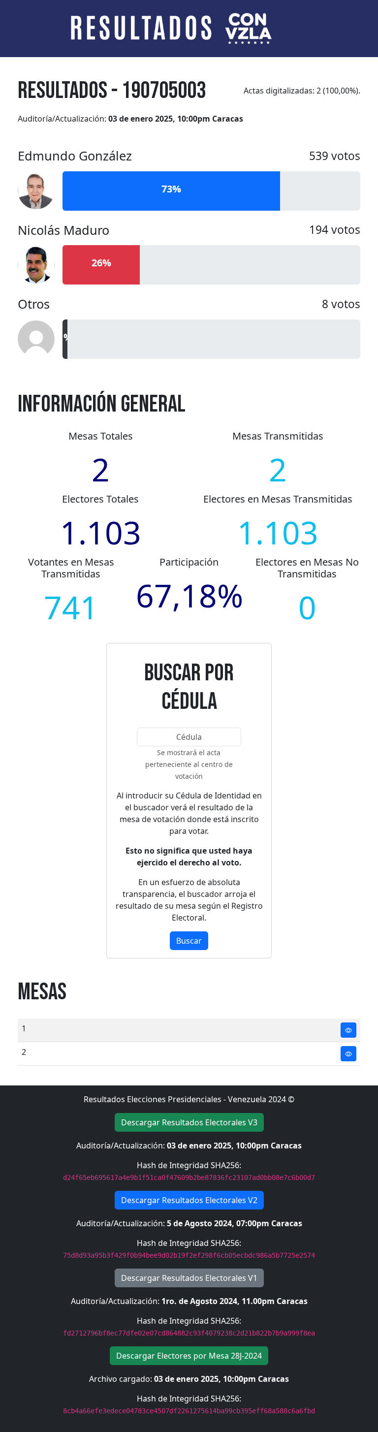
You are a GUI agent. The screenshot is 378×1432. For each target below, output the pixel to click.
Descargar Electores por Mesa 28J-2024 (189, 1355)
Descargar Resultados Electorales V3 (189, 1122)
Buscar (189, 940)
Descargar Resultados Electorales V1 (189, 1278)
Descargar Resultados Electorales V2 (189, 1200)
